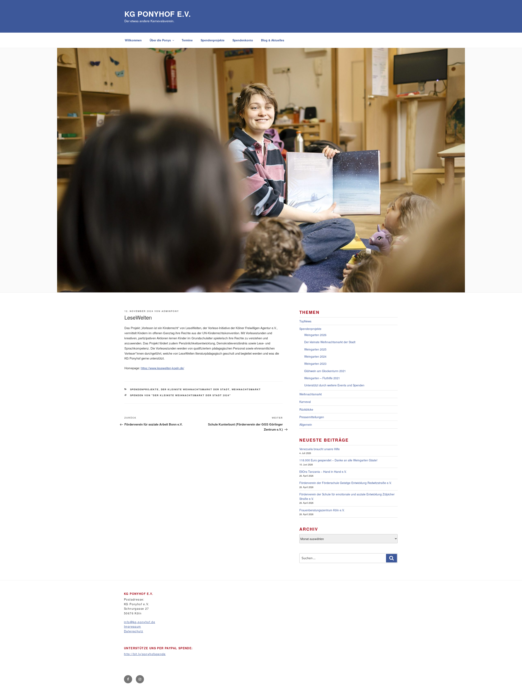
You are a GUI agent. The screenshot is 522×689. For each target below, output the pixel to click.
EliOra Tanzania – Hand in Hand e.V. (323, 472)
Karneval (305, 402)
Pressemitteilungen (311, 417)
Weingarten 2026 (315, 335)
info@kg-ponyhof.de (139, 622)
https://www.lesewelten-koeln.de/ (162, 368)
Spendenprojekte (213, 40)
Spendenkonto (242, 40)
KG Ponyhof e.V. (157, 13)
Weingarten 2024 (315, 356)
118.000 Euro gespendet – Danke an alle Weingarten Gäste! (338, 460)
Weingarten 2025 (315, 349)
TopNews (305, 321)
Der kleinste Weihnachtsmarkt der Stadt (195, 389)
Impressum (132, 626)
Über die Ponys (160, 40)
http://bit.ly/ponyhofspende (145, 654)
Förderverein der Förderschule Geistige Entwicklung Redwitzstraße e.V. (345, 483)
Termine (187, 40)
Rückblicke (306, 409)
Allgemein (305, 424)
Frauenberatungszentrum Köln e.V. (322, 510)
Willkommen (133, 40)
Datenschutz (133, 631)
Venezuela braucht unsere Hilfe (319, 449)
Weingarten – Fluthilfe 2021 (322, 378)
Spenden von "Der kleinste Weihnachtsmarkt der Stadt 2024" (180, 395)
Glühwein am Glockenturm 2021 (325, 371)
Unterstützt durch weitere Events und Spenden (334, 385)
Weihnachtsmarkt (246, 389)
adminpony (170, 311)
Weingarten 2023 (315, 364)
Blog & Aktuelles (272, 40)
